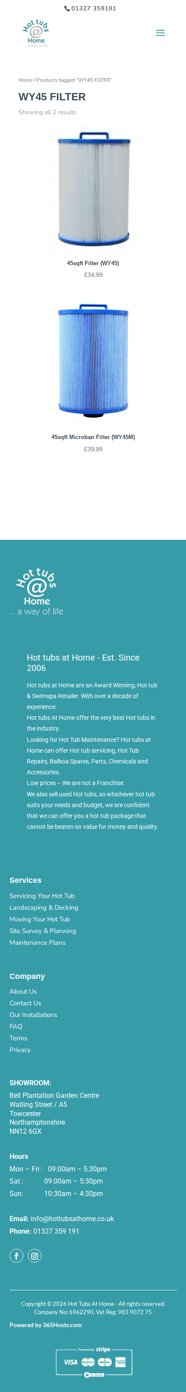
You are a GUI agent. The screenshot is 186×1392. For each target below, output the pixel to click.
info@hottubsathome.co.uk (72, 1219)
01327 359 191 (56, 1231)
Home (25, 80)
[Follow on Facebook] (16, 1256)
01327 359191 (93, 8)
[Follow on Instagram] (35, 1256)
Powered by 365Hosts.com (46, 1324)
